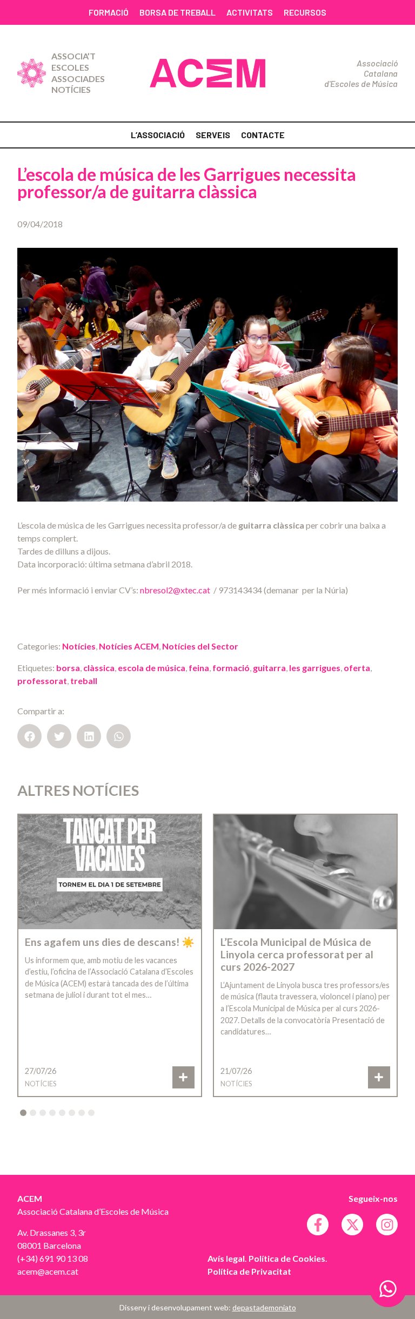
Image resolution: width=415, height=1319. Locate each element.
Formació (109, 12)
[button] (29, 736)
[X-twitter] (352, 1224)
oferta (357, 667)
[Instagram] (387, 1224)
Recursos (305, 12)
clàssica (99, 667)
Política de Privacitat (249, 1271)
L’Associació (158, 135)
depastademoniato (264, 1307)
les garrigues (314, 667)
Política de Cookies (287, 1258)
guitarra (269, 667)
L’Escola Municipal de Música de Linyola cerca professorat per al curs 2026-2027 (296, 954)
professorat (42, 680)
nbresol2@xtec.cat (175, 590)
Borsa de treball (177, 12)
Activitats (249, 12)
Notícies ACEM (129, 646)
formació (231, 667)
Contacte (263, 135)
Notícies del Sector (200, 646)
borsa (68, 667)
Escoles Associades (78, 73)
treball (83, 680)
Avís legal (226, 1258)
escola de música (151, 667)
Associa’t (73, 56)
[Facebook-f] (318, 1224)
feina (199, 667)
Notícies (71, 89)
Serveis (213, 135)
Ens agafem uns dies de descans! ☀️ (110, 942)
